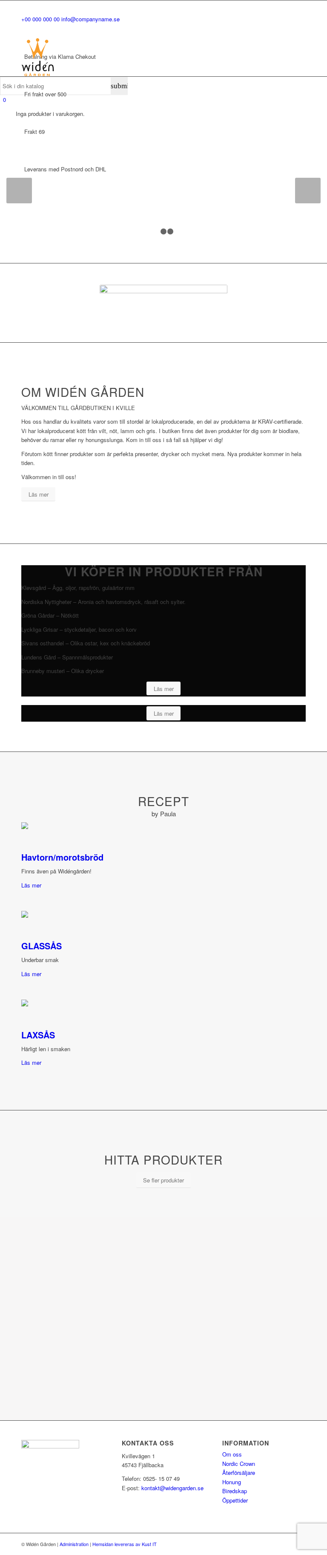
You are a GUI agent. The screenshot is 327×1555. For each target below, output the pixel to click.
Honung (231, 1482)
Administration (74, 1544)
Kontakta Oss (48, 189)
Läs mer (31, 885)
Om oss (232, 1454)
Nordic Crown (238, 1464)
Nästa (308, 190)
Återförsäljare (238, 1472)
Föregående (19, 190)
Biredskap (234, 1491)
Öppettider (235, 1500)
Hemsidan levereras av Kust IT (124, 1544)
